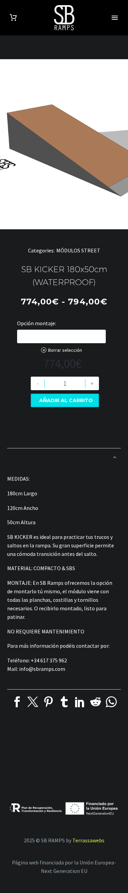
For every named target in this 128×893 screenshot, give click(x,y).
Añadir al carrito (66, 400)
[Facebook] (17, 701)
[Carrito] (13, 17)
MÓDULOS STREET (78, 250)
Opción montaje (36, 323)
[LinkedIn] (80, 701)
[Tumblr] (64, 701)
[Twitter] (33, 701)
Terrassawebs (88, 840)
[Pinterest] (48, 701)
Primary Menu (115, 18)
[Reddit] (95, 701)
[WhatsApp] (111, 701)
